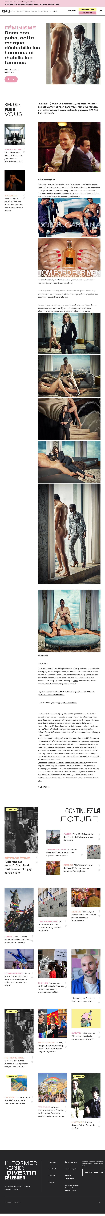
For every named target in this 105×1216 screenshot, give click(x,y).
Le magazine (54, 11)
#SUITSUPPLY (66, 692)
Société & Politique (23, 11)
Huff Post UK (46, 729)
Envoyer (98, 1172)
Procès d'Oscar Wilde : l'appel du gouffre (83, 1125)
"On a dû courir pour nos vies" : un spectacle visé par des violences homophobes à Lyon (17, 979)
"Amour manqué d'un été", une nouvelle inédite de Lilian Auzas (17, 1100)
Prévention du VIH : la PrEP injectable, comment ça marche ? (83, 1036)
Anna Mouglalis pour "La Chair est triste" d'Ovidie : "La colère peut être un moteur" (14, 204)
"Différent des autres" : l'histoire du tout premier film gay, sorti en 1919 (18, 867)
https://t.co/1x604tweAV (83, 692)
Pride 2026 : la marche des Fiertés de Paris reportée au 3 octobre (78, 837)
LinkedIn (52, 1176)
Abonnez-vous (87, 9)
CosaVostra (17, 1202)
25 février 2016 (70, 703)
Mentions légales (71, 1169)
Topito (75, 681)
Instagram (52, 1162)
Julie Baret (14, 69)
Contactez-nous (71, 1162)
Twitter (51, 1182)
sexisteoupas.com (47, 762)
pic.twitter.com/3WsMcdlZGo (51, 695)
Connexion (87, 13)
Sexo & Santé (43, 11)
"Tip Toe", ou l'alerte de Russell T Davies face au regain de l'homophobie (77, 868)
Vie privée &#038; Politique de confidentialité (72, 1188)
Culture (34, 11)
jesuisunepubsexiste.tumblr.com (70, 762)
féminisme (20, 28)
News (13, 11)
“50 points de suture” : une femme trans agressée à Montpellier (61, 852)
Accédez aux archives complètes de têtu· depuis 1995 (32, 4)
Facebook (52, 1169)
